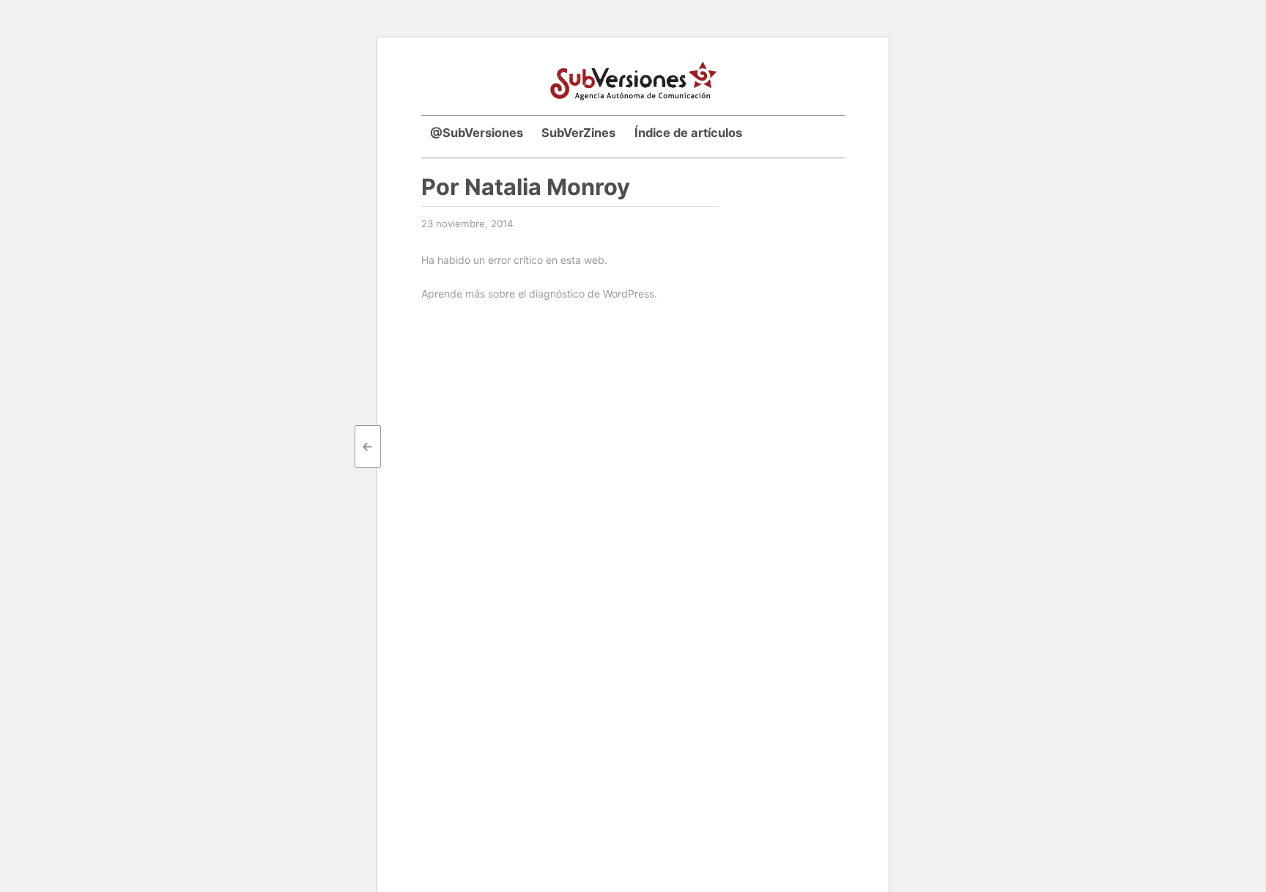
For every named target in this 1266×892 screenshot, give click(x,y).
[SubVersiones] (633, 79)
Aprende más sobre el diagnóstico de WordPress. (539, 293)
